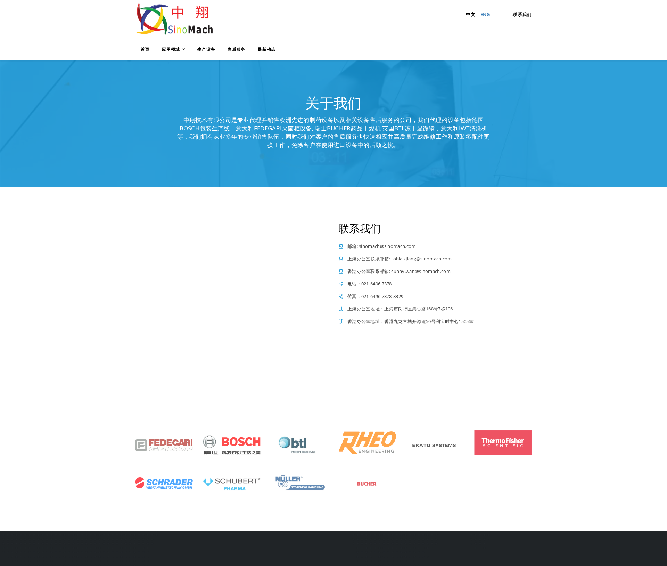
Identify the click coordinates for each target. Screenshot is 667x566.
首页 (145, 49)
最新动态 (267, 49)
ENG (485, 14)
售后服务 (237, 49)
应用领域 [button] (171, 49)
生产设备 (206, 49)
